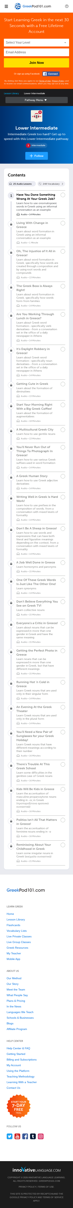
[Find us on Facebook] (25, 1136)
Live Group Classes (19, 942)
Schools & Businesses (20, 1017)
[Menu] (6, 6)
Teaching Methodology (20, 1076)
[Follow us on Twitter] (10, 1136)
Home (10, 913)
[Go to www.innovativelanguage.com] (37, 1169)
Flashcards (13, 925)
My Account (14, 1065)
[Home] (33, 9)
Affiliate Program (17, 1029)
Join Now (36, 63)
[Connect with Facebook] (51, 74)
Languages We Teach (20, 1012)
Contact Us (13, 1087)
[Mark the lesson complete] (63, 195)
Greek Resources (17, 947)
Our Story (12, 983)
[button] (67, 6)
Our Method (14, 978)
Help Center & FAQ (18, 1048)
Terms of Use (45, 81)
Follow (38, 155)
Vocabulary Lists (17, 930)
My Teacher (14, 953)
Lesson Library (11, 93)
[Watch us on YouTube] (17, 1136)
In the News (14, 1006)
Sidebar (36, 100)
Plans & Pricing (16, 1000)
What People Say (17, 995)
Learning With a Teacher (22, 1082)
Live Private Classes (19, 936)
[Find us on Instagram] (41, 1136)
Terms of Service (53, 1197)
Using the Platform (18, 1070)
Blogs (10, 1023)
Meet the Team (16, 989)
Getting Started (16, 1053)
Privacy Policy (58, 81)
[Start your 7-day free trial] (19, 1106)
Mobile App (13, 959)
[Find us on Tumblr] (33, 1136)
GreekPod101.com (49, 1181)
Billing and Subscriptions (22, 1059)
